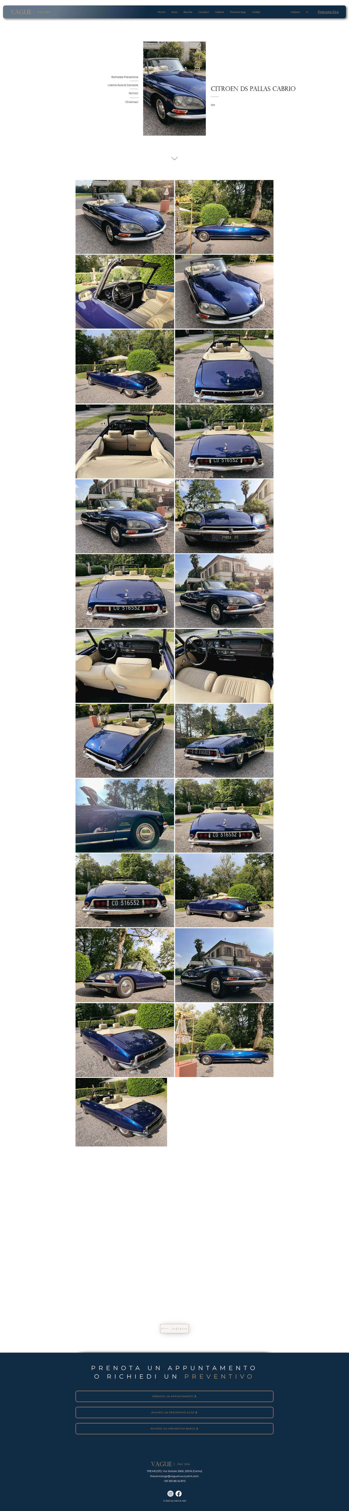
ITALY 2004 (43, 12)
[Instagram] (170, 1494)
